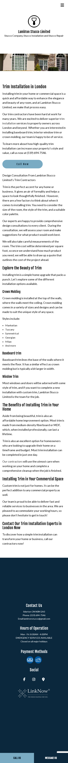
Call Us (17, 758)
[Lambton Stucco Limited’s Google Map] (43, 679)
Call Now (22, 164)
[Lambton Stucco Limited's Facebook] (24, 679)
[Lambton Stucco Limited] (34, 20)
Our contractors (12, 461)
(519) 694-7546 (37, 615)
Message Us (51, 758)
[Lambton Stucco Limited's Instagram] (33, 679)
